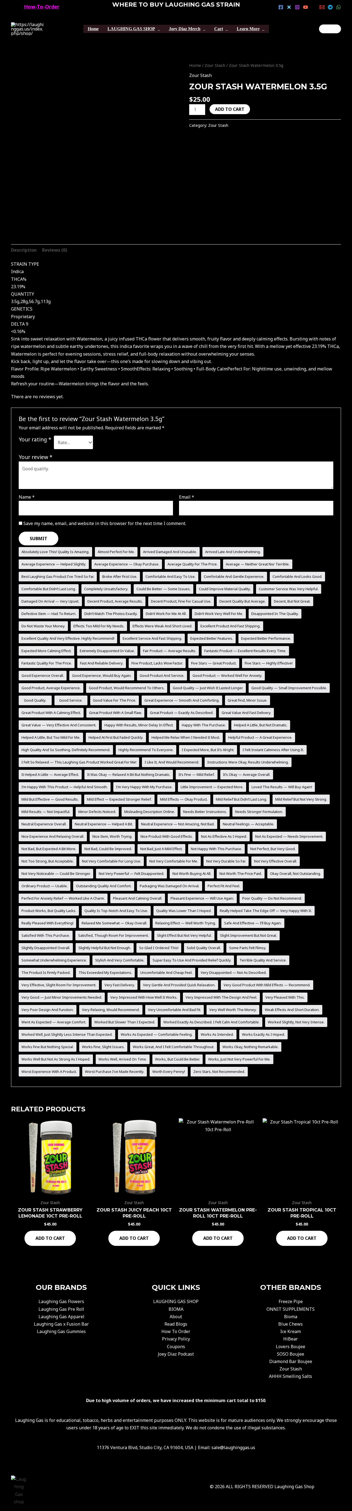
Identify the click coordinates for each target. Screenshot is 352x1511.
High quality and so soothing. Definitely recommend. (65, 749)
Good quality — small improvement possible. (289, 687)
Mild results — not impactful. (45, 811)
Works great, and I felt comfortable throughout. (173, 1046)
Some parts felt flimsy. (247, 947)
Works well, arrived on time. (122, 1059)
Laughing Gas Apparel (61, 1317)
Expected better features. (211, 638)
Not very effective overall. (275, 861)
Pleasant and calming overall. (137, 898)
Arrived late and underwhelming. (233, 551)
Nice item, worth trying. (112, 836)
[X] (289, 7)
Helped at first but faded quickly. (116, 737)
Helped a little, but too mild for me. (50, 737)
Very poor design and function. (47, 1009)
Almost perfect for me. (116, 551)
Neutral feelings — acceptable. (248, 824)
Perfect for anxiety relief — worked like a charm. (63, 898)
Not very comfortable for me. (173, 861)
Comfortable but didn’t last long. (48, 588)
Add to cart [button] (50, 1238)
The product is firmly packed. (45, 972)
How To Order (175, 1331)
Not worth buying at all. (191, 873)
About (176, 1317)
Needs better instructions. (205, 811)
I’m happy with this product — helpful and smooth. (64, 786)
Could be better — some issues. (163, 588)
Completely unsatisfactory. (106, 588)
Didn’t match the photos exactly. (111, 613)
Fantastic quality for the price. (46, 663)
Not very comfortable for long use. (111, 861)
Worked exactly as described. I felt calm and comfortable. (211, 1022)
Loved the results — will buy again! (282, 786)
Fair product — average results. (169, 650)
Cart (218, 28)
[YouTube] (305, 7)
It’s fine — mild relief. (196, 774)
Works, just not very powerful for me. (239, 1059)
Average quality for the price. (192, 564)
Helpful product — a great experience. (260, 737)
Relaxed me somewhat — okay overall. (114, 923)
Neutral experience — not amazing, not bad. (178, 824)
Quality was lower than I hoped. (183, 910)
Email (186, 497)
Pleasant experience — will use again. (202, 898)
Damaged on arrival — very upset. (50, 601)
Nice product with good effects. (167, 836)
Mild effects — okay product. (184, 799)
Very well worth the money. (233, 1009)
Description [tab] (24, 250)
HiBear (290, 1339)
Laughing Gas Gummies (61, 1331)
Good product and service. (162, 675)
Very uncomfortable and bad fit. (174, 1009)
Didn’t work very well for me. (219, 613)
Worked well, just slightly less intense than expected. (66, 1034)
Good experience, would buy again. (101, 675)
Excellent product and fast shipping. (230, 625)
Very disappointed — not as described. (233, 972)
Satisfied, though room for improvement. (113, 935)
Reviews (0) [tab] (54, 250)
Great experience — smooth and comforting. (181, 700)
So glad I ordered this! (158, 947)
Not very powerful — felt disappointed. (131, 873)
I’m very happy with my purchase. (144, 786)
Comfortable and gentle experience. (234, 576)
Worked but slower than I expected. (124, 1022)
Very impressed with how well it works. (143, 997)
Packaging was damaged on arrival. (169, 885)
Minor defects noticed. (97, 811)
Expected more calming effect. (46, 650)
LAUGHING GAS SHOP (131, 28)
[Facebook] (280, 7)
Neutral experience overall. (44, 824)
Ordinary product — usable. (44, 885)
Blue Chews (290, 1324)
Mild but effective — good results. (50, 799)
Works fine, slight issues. (103, 1046)
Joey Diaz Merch (184, 28)
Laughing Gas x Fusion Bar (61, 1324)
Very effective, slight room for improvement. (58, 984)
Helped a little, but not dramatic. (260, 724)
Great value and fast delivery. (246, 712)
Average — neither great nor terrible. (258, 564)
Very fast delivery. (120, 984)
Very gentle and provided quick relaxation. (179, 984)
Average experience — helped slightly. (53, 564)
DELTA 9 (19, 324)
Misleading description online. (149, 811)
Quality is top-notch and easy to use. (116, 910)
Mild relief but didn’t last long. (241, 799)
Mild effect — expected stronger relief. (119, 799)
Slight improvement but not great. (248, 935)
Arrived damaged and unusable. (170, 551)
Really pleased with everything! (47, 923)
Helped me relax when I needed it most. (186, 737)
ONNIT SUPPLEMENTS (290, 1309)
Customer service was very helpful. (288, 588)
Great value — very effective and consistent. (58, 724)
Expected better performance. (266, 638)
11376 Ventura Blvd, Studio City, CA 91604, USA (145, 1447)
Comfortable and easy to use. (170, 576)
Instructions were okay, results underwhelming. (248, 762)
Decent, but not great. (292, 601)
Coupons (176, 1347)
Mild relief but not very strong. (301, 799)
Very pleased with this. (285, 997)
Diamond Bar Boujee (290, 1361)
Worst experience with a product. (49, 1071)
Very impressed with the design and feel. (221, 997)
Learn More (248, 28)
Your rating (35, 439)
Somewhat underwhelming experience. (54, 960)
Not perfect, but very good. (273, 848)
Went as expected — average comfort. (53, 1022)
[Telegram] (330, 7)
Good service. (70, 700)
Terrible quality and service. (263, 960)
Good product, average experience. (51, 687)
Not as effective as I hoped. (224, 836)
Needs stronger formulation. (259, 811)
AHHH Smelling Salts (290, 1376)
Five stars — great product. (214, 663)
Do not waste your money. (43, 625)
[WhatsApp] (338, 7)
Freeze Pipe (291, 1301)
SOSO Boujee (290, 1354)
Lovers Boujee (290, 1347)
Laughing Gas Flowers (61, 1301)
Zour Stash (215, 65)
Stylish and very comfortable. (119, 960)
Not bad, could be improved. (108, 848)
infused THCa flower (140, 339)
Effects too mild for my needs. (98, 625)
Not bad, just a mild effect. (161, 848)
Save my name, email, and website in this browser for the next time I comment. (104, 523)
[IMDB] (313, 7)
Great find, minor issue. (247, 700)
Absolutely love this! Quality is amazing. (55, 551)
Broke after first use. (119, 576)
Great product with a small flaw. (115, 712)
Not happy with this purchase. (216, 848)
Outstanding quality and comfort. (103, 885)
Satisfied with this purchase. (45, 935)
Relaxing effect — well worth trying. (185, 923)
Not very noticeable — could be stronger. (55, 873)
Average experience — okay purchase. (126, 564)
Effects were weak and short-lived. (162, 625)
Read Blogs (175, 1324)
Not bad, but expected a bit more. (48, 848)
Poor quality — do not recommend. (272, 898)
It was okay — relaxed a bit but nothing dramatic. (128, 774)
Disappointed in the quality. (275, 613)
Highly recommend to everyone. (146, 749)
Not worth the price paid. (240, 873)
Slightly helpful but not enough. (104, 947)
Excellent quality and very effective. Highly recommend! (67, 638)
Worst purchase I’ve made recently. (114, 1071)
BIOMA (176, 1309)
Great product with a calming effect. (51, 712)
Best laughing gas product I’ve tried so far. (57, 576)
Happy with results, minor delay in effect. (139, 724)
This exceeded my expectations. (105, 972)
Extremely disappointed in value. (107, 650)
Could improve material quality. (225, 588)
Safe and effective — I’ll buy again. (253, 923)
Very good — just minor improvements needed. (61, 997)
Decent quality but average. (242, 601)
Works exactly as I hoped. (263, 1034)
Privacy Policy (176, 1339)
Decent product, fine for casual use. (181, 601)
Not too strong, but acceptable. (47, 861)
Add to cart (229, 109)
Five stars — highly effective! (269, 663)
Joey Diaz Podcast (176, 1354)
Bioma (290, 1317)
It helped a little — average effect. (50, 774)
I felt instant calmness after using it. (273, 749)
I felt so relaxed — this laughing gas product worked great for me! (78, 762)
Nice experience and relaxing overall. (52, 836)
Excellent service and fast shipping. (152, 638)
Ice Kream (290, 1331)
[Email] (322, 7)
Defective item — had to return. (48, 613)
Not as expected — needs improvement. (289, 836)
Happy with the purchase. (204, 724)
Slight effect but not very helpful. (184, 935)
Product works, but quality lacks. (48, 910)
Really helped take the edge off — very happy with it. (266, 910)
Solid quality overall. (204, 947)
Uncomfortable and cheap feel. (166, 972)
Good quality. (35, 700)
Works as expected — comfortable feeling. (157, 1034)
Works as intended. (217, 1034)
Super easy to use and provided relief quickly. (192, 960)
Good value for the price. (114, 700)
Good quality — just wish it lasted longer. (208, 687)
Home (93, 28)
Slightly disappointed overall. (45, 947)
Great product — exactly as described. (181, 712)
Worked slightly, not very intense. (296, 1022)
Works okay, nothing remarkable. (250, 1046)
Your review (36, 457)
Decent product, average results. (115, 601)
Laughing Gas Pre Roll (61, 1309)
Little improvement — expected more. (212, 786)
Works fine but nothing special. (47, 1046)
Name (27, 497)
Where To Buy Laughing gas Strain (176, 4)
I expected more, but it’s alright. (208, 749)
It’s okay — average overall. (246, 774)
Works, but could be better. (177, 1059)
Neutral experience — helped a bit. (104, 824)
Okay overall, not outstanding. (295, 873)
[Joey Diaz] (330, 28)
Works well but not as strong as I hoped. (55, 1059)
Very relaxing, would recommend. (111, 1009)
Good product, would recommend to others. (126, 687)
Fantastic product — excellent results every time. (245, 650)
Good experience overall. (42, 675)
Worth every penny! (168, 1071)
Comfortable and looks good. (297, 576)
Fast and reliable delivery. (101, 663)
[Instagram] (297, 7)
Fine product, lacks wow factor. (157, 663)
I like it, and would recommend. (172, 762)
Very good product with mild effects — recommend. (267, 984)
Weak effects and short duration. (292, 1009)
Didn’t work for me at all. (166, 613)
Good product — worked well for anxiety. (227, 675)
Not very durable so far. (226, 861)
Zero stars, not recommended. (219, 1071)
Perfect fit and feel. (224, 885)
